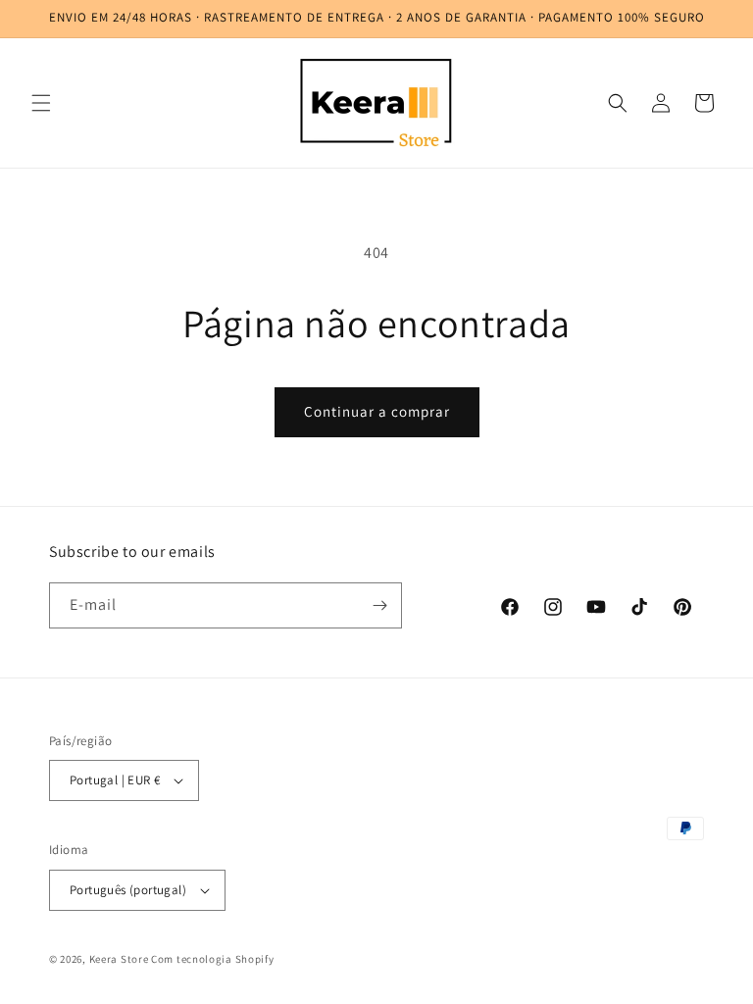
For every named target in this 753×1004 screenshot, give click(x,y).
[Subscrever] (379, 605)
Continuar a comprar (377, 411)
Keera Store (119, 959)
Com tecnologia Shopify (212, 959)
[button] (41, 103)
